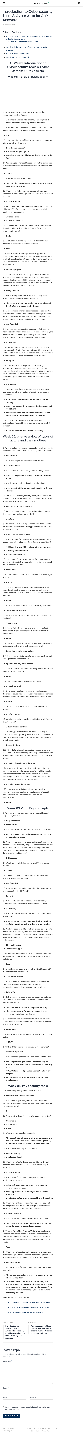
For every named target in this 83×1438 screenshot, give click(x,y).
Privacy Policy (35, 1431)
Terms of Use (46, 1431)
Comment (7, 1361)
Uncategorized (9, 25)
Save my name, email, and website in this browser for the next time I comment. (27, 1408)
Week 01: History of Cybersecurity (24, 42)
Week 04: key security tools (18, 57)
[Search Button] (79, 3)
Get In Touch (52, 1428)
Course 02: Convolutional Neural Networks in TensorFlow (26, 1302)
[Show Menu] (4, 3)
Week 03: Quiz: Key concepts (18, 53)
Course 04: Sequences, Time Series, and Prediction (24, 1312)
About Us (28, 1428)
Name (6, 1388)
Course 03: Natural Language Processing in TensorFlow (26, 1307)
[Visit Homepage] (41, 3)
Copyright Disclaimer (40, 1428)
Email (5, 1397)
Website (33, 1397)
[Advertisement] (28, 95)
